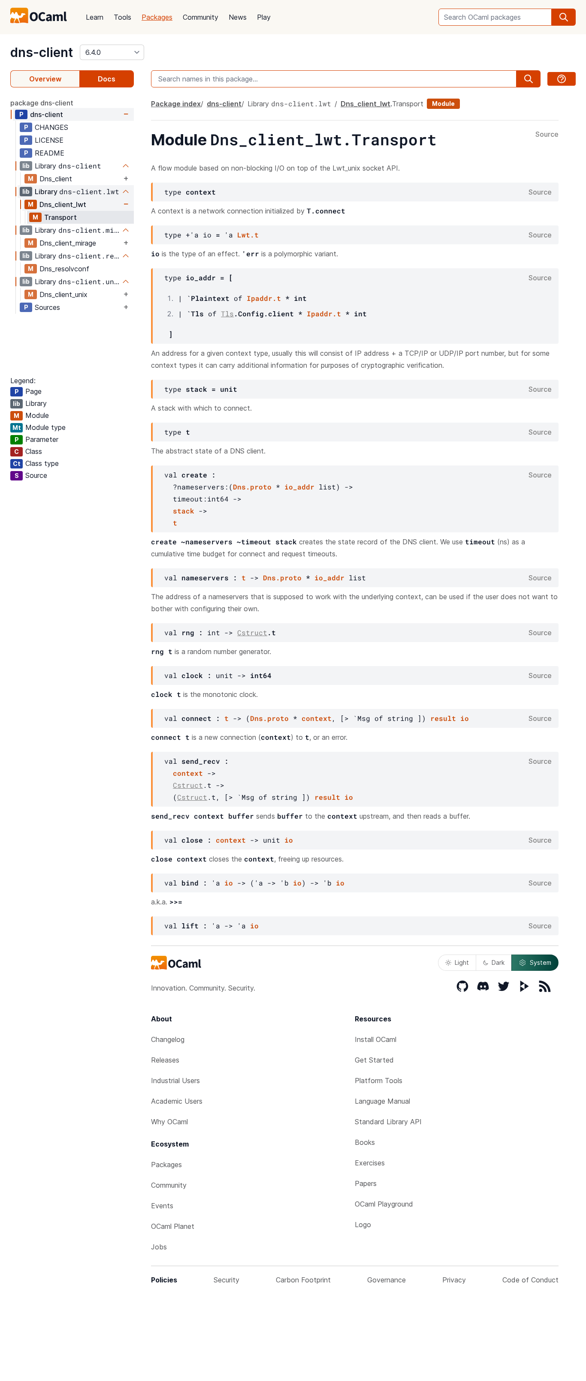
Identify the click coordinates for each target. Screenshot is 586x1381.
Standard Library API (388, 1121)
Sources (47, 307)
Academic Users (176, 1101)
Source (547, 134)
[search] (564, 17)
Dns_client (55, 178)
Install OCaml (375, 1039)
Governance (386, 1280)
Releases (165, 1060)
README (49, 153)
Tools (122, 17)
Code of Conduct (530, 1280)
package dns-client (41, 103)
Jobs (159, 1247)
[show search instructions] (561, 79)
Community (200, 17)
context (317, 718)
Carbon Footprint (303, 1280)
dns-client (41, 52)
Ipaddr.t (264, 298)
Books (365, 1142)
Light (462, 962)
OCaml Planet (172, 1226)
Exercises (370, 1163)
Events (162, 1205)
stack (183, 510)
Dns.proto (252, 486)
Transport (60, 217)
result (443, 718)
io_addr (299, 486)
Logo (363, 1224)
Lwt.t (248, 234)
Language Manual (382, 1101)
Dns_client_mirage (67, 243)
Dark (498, 962)
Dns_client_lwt (62, 204)
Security (226, 1280)
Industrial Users (175, 1080)
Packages (157, 17)
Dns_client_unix (63, 294)
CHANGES (51, 127)
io (464, 718)
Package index (176, 103)
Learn (94, 17)
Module (443, 103)
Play (264, 17)
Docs (106, 79)
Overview (45, 79)
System (540, 962)
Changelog (167, 1039)
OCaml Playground (384, 1204)
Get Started (374, 1060)
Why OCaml (169, 1121)
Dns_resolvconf (64, 268)
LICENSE (49, 140)
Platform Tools (378, 1080)
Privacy (454, 1280)
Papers (366, 1183)
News (238, 17)
